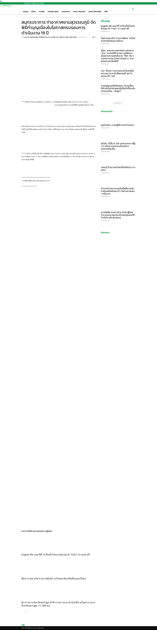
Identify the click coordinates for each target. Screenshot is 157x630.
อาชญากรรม (65, 11)
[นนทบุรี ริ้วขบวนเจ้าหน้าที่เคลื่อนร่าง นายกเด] (118, 161)
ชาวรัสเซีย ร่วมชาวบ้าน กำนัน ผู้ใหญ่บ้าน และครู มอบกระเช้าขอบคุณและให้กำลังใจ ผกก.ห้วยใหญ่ (118, 215)
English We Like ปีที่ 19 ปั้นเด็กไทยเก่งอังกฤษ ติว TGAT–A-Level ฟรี (55, 554)
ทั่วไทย (33, 11)
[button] (133, 9)
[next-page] (26, 610)
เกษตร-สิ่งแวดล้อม (94, 11)
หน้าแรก (25, 11)
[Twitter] (28, 42)
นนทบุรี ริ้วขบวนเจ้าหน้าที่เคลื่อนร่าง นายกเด (118, 169)
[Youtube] (23, 625)
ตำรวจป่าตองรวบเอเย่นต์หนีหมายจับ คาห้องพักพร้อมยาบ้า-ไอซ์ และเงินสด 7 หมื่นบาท (118, 191)
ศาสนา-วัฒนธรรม (79, 11)
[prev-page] (22, 610)
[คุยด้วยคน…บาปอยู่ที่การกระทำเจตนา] (118, 118)
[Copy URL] (33, 42)
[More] (38, 42)
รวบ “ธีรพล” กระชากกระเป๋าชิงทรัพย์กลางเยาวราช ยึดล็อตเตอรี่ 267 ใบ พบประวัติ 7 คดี (117, 73)
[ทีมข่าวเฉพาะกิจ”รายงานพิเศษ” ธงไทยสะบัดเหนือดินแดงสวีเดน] (58, 566)
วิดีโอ (106, 11)
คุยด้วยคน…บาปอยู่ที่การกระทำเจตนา (117, 125)
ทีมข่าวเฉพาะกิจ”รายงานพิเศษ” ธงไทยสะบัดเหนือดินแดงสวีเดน (53, 578)
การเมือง (42, 11)
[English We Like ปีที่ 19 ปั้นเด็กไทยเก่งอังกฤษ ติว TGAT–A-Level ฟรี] (58, 542)
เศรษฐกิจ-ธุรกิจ (53, 11)
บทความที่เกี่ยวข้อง (29, 531)
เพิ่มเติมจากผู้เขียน (44, 531)
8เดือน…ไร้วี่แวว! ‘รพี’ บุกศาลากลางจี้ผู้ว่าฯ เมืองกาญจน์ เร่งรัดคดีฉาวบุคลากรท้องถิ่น (118, 146)
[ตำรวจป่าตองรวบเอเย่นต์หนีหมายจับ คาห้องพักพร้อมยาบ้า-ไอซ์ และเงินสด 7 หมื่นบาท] (118, 182)
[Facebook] (23, 42)
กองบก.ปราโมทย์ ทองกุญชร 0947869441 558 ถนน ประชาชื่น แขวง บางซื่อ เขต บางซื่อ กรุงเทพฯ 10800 (50, 37)
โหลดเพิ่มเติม (117, 103)
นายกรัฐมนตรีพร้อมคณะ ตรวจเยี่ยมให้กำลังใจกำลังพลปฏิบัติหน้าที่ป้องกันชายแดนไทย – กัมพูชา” (118, 88)
